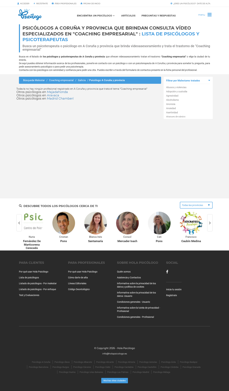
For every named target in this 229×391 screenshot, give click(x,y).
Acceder (24, 3)
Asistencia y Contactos (129, 277)
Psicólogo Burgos (60, 367)
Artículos (128, 15)
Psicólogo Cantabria (123, 367)
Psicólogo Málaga (161, 372)
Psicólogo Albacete (83, 362)
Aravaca (53, 95)
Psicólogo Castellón (147, 367)
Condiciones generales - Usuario (133, 302)
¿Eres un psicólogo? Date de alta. (191, 3)
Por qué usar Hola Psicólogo (33, 271)
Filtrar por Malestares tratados (183, 80)
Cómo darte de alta (78, 277)
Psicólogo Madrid (141, 372)
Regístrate (41, 3)
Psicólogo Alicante (105, 362)
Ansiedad (171, 108)
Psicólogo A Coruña (41, 362)
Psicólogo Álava (62, 362)
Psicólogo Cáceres (82, 367)
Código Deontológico (79, 289)
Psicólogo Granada (192, 367)
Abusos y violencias (176, 87)
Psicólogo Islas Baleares (91, 372)
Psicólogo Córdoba (169, 367)
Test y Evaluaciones (29, 295)
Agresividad (172, 95)
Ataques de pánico (175, 116)
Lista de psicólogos (29, 277)
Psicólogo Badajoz (188, 362)
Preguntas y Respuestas (158, 15)
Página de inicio (91, 3)
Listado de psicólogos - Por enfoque (37, 289)
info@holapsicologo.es (114, 353)
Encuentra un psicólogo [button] (95, 15)
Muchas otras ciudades (114, 380)
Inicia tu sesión (174, 289)
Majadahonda (57, 92)
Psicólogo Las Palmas (117, 372)
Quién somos (124, 271)
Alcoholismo (172, 100)
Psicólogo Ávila (168, 362)
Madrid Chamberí (60, 98)
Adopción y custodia (176, 91)
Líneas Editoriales (77, 283)
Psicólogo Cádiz (102, 367)
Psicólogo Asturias (148, 362)
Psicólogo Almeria (126, 362)
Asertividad (172, 112)
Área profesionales (65, 3)
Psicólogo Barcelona (38, 367)
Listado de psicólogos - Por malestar (38, 283)
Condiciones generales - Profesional (135, 317)
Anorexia (170, 104)
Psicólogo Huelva (67, 372)
